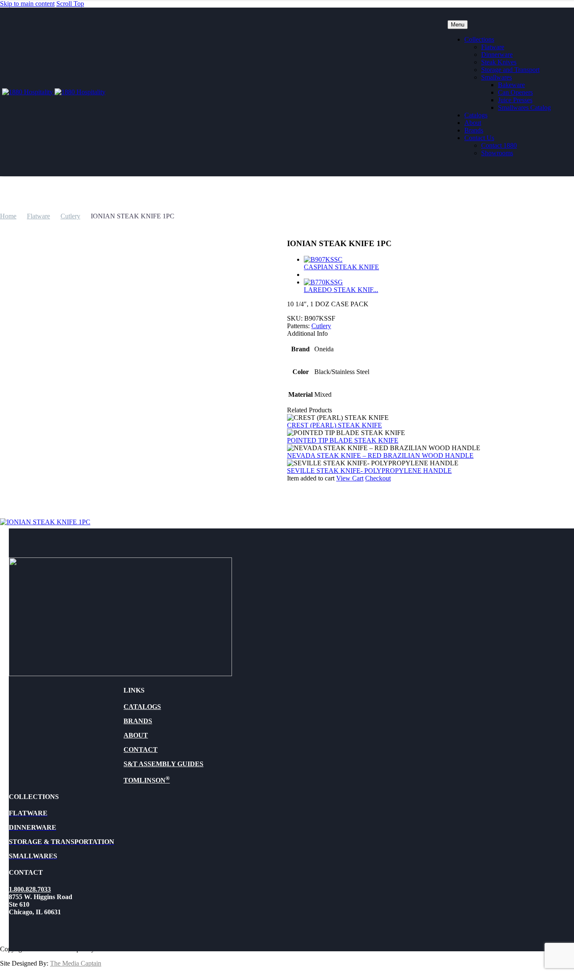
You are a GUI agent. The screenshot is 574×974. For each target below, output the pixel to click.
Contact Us (479, 137)
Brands (473, 130)
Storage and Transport (510, 69)
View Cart (349, 478)
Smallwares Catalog (524, 107)
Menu (457, 24)
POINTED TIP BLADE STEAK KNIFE (342, 440)
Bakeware (511, 84)
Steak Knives (498, 62)
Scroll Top (70, 3)
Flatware (492, 46)
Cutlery (70, 216)
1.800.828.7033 (30, 889)
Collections (479, 39)
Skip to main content (27, 3)
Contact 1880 (499, 145)
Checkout (378, 478)
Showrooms (497, 153)
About (472, 122)
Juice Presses (515, 100)
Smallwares (496, 77)
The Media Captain (75, 963)
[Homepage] (53, 92)
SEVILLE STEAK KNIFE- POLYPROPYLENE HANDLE (369, 470)
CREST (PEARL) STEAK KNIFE (334, 425)
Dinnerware (497, 54)
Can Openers (515, 92)
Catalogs (475, 115)
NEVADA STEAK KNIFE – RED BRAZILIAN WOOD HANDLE (380, 455)
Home (8, 216)
